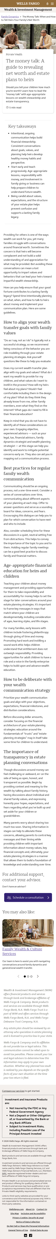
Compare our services (13, 1090)
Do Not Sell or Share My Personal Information (28, 1226)
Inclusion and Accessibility (33, 1213)
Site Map (14, 1213)
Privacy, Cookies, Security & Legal (28, 1217)
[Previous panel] (18, 976)
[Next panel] (37, 976)
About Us (30, 1209)
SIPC (4, 1173)
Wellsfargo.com (16, 1209)
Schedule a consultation (28, 897)
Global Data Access (39, 1230)
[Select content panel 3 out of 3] (31, 976)
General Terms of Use (18, 1230)
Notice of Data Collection (28, 1221)
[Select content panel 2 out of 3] (28, 976)
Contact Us (42, 1209)
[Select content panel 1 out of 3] (25, 976)
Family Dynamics (10, 16)
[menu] (52, 3)
